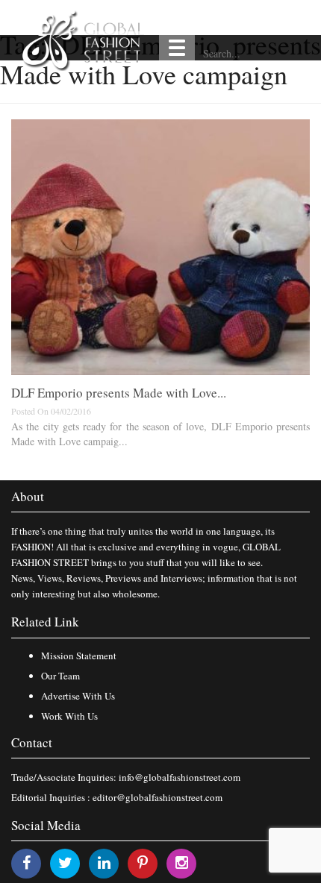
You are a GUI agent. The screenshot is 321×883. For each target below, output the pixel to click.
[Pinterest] (142, 862)
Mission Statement (78, 655)
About (27, 496)
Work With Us (69, 716)
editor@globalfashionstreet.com (157, 797)
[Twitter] (65, 862)
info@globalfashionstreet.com (179, 777)
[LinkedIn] (104, 862)
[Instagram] (181, 862)
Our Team (60, 675)
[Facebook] (26, 862)
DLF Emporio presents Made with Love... (118, 392)
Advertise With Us (78, 696)
